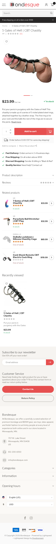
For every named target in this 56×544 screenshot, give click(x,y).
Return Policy (28, 398)
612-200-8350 (14, 452)
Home (4, 25)
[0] (52, 4)
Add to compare (9, 146)
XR (3, 33)
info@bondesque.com (18, 460)
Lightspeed (47, 535)
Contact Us (28, 389)
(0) (21, 33)
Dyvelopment (38, 538)
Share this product (27, 146)
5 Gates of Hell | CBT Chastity (24, 25)
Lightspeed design (21, 538)
